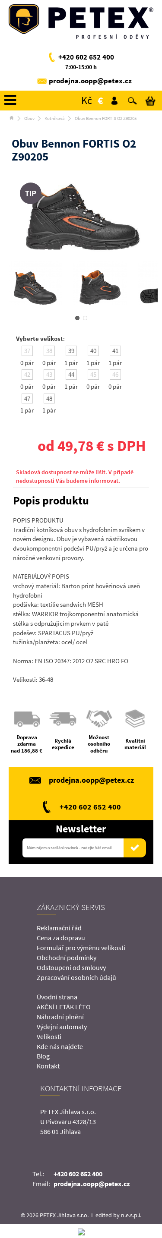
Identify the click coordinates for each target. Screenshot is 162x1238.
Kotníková (54, 118)
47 (27, 398)
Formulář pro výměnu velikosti (81, 947)
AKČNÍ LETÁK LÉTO (64, 1006)
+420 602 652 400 (86, 57)
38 (49, 351)
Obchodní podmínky (66, 957)
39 (71, 351)
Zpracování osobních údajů (76, 977)
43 (49, 374)
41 (115, 351)
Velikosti (49, 1036)
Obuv (29, 118)
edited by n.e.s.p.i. (118, 1215)
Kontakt (48, 1066)
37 (27, 351)
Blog (43, 1056)
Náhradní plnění (60, 1016)
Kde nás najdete (60, 1046)
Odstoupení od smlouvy (71, 967)
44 (71, 374)
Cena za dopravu (61, 937)
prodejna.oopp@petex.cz (90, 80)
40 (93, 351)
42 (27, 374)
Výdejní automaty (62, 1026)
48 (49, 398)
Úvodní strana (57, 996)
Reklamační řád (59, 927)
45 (93, 374)
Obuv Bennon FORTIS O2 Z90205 (106, 118)
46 (115, 374)
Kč (86, 100)
